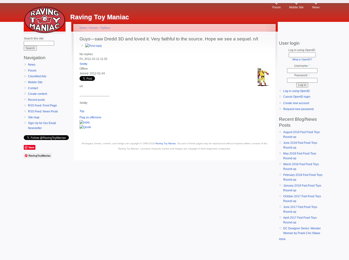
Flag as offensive (90, 117)
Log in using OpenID (296, 91)
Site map (33, 117)
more (282, 239)
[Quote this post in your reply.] (85, 127)
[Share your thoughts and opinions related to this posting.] (93, 46)
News (316, 7)
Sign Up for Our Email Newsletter (42, 125)
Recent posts (36, 99)
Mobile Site (296, 7)
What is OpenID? (302, 59)
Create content (37, 94)
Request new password (298, 109)
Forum (276, 7)
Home (83, 27)
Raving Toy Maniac (166, 143)
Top (82, 111)
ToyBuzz (105, 27)
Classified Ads (37, 76)
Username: (302, 65)
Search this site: (34, 38)
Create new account (296, 103)
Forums (93, 27)
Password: (302, 75)
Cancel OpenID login (296, 96)
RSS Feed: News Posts (43, 111)
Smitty (83, 64)
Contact (33, 88)
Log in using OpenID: (302, 50)
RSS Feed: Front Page (42, 105)
